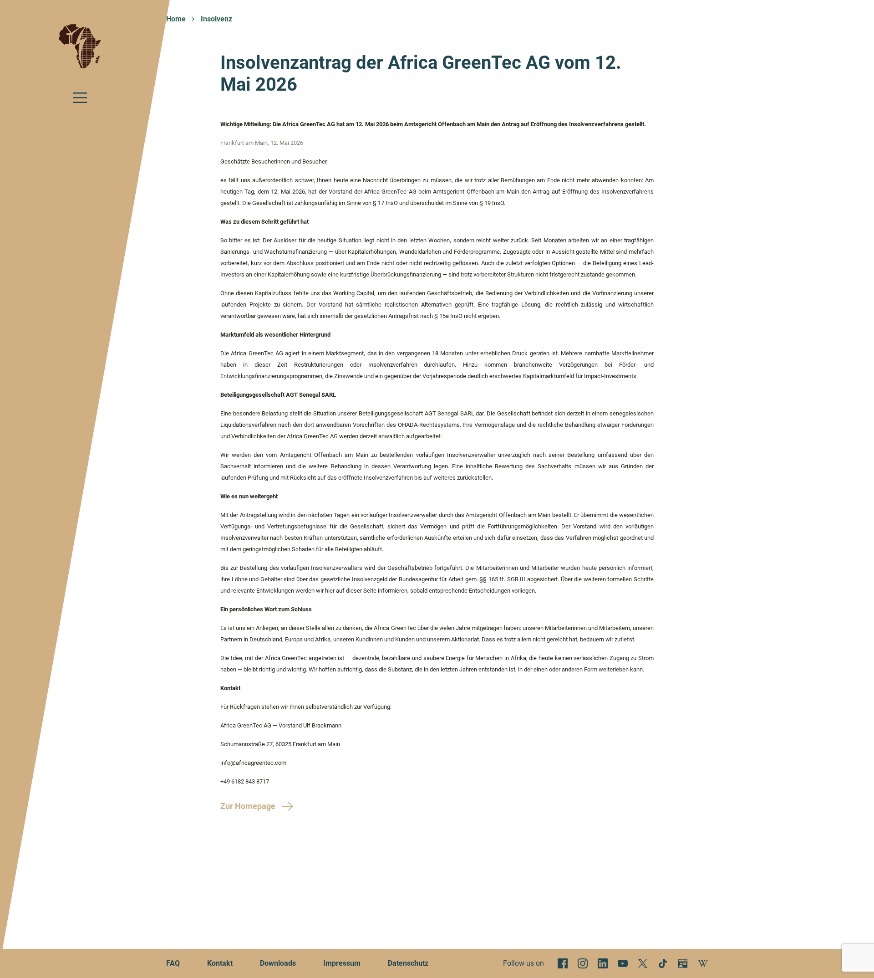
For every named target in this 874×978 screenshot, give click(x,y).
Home (176, 19)
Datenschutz (408, 963)
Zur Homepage (247, 806)
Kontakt (220, 963)
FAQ (173, 963)
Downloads (278, 963)
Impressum (342, 963)
